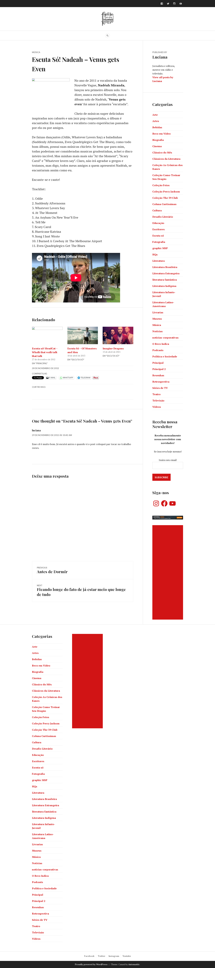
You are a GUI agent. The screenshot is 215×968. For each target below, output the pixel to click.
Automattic (134, 964)
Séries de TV (160, 388)
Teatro (156, 394)
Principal (158, 362)
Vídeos (156, 407)
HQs (155, 254)
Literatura (158, 260)
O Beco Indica (160, 344)
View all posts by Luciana (162, 79)
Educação (158, 223)
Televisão (158, 400)
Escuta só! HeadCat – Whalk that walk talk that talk (44, 352)
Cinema (157, 146)
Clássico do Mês (162, 152)
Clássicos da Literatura (166, 159)
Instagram (114, 956)
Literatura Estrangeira (165, 273)
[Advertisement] (168, 572)
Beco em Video (161, 133)
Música (36, 52)
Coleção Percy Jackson (166, 191)
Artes (155, 121)
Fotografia (158, 242)
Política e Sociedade (164, 356)
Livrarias (157, 312)
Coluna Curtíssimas (164, 204)
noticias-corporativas (165, 337)
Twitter (101, 956)
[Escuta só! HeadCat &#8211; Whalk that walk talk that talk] (47, 335)
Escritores (158, 229)
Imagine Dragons (113, 348)
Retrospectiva (160, 381)
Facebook (89, 956)
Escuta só (158, 235)
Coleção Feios (161, 185)
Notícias (157, 331)
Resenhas (158, 375)
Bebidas (157, 127)
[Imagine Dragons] (118, 335)
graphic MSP (160, 248)
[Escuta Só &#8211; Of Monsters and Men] (82, 335)
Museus (157, 318)
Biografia (158, 140)
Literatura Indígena (164, 286)
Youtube (126, 956)
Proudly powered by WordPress (91, 964)
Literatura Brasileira (164, 267)
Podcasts (157, 350)
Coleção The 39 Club (165, 198)
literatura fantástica (164, 279)
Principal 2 (159, 369)
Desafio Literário (162, 216)
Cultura (157, 210)
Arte (155, 114)
